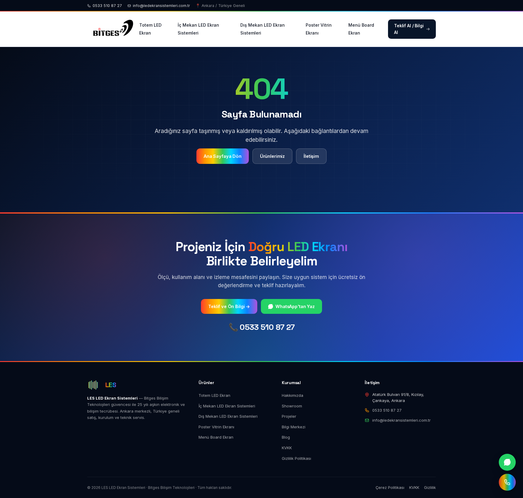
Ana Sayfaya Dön (223, 156)
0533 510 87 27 (107, 5)
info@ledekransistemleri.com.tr (161, 5)
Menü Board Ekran (361, 28)
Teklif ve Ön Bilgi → (229, 306)
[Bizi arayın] (507, 482)
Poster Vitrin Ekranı (319, 28)
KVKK (287, 447)
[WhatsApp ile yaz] (507, 462)
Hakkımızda (292, 395)
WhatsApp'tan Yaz (295, 306)
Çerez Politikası (390, 487)
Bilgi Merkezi (293, 426)
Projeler (289, 416)
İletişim (311, 156)
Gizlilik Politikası (296, 458)
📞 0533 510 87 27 (262, 327)
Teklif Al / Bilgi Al (409, 29)
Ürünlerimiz (272, 156)
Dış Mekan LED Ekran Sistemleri (262, 28)
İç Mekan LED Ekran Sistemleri (198, 28)
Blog (286, 437)
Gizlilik (430, 487)
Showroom (292, 405)
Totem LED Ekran (150, 28)
